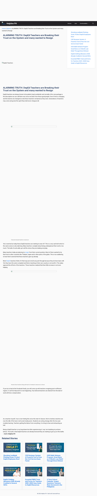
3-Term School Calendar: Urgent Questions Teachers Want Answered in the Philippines (54, 483)
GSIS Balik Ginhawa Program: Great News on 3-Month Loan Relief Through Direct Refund (55, 458)
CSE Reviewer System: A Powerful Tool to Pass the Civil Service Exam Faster (33, 458)
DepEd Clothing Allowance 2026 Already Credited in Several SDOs (11, 482)
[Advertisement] (48, 10)
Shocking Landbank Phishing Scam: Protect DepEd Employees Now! (11, 457)
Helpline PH (12, 23)
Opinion (9, 28)
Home (4, 28)
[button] (93, 23)
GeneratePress (56, 493)
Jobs (75, 23)
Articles (69, 23)
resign (27, 252)
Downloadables (84, 23)
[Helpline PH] (4, 23)
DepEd (8, 261)
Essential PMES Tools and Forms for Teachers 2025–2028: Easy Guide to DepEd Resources (33, 482)
